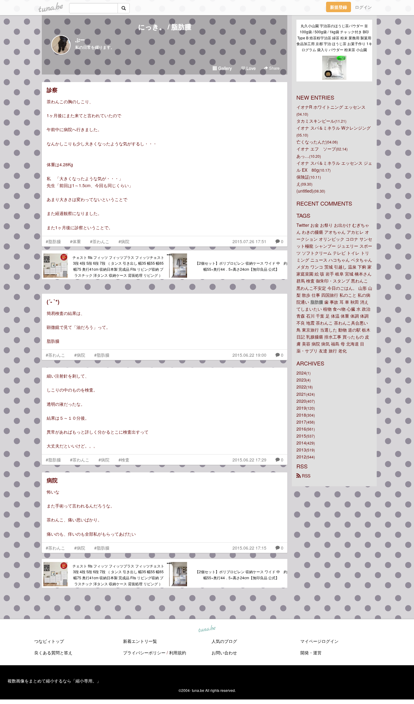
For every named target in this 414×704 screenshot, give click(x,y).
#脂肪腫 (53, 241)
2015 (301, 436)
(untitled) (304, 191)
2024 (301, 373)
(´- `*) (53, 302)
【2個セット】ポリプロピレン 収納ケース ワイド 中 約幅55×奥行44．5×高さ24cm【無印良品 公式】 (241, 266)
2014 (301, 443)
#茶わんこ (99, 241)
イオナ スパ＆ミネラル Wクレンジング (333, 128)
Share (273, 68)
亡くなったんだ (311, 142)
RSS (305, 476)
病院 (52, 480)
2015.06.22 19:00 (249, 355)
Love (250, 68)
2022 (301, 387)
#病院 (124, 241)
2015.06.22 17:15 (249, 548)
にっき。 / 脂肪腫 (164, 26)
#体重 (75, 241)
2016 (301, 429)
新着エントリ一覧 (140, 641)
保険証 (302, 177)
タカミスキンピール (315, 121)
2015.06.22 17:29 (249, 460)
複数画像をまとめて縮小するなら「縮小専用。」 (54, 681)
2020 (301, 401)
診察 (52, 90)
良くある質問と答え (53, 652)
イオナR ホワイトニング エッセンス (331, 107)
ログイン (363, 7)
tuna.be (206, 628)
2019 (301, 408)
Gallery (224, 68)
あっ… (302, 156)
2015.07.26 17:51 (249, 241)
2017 (301, 422)
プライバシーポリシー (144, 652)
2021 (301, 394)
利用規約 (177, 652)
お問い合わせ (224, 652)
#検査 (124, 460)
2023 (301, 380)
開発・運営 (311, 652)
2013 (301, 450)
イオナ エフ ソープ (316, 149)
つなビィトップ (49, 641)
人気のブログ (224, 641)
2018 (301, 415)
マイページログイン (319, 641)
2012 (301, 457)
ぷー (80, 39)
